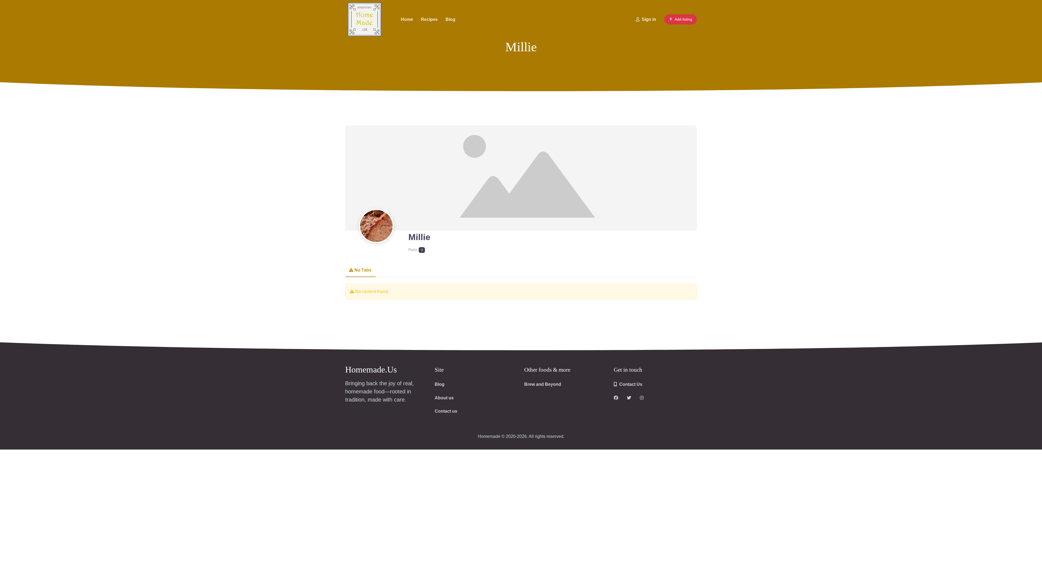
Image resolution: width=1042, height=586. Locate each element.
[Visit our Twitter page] (629, 398)
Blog (450, 19)
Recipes (429, 19)
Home (407, 19)
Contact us (446, 411)
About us (444, 398)
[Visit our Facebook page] (615, 398)
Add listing (683, 19)
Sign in (649, 19)
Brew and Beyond (542, 384)
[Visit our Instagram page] (642, 398)
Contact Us (630, 384)
